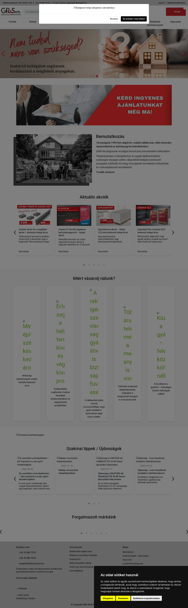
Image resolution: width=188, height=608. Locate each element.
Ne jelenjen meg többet (134, 19)
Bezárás (114, 19)
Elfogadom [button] (108, 598)
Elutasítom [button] (123, 598)
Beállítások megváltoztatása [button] (146, 598)
